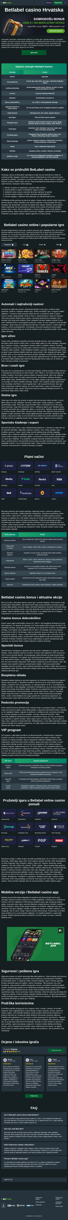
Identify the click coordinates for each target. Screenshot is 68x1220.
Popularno (7, 244)
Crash (41, 244)
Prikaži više (34, 1096)
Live (24, 244)
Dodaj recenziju (56, 1050)
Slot (57, 244)
